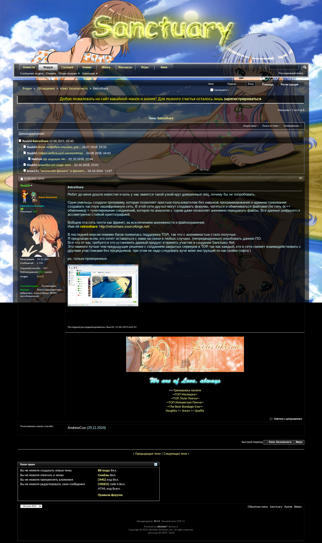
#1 (300, 178)
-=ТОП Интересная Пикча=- (185, 402)
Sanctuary (276, 506)
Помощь (268, 84)
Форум (48, 67)
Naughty (172, 411)
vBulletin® (162, 527)
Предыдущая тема (148, 454)
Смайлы (103, 475)
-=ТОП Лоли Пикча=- (185, 398)
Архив (288, 506)
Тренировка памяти (187, 390)
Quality (199, 411)
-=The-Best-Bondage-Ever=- (185, 407)
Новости (29, 67)
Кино (164, 67)
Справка (51, 73)
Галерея (67, 67)
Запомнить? (221, 90)
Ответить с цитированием (288, 419)
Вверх (299, 442)
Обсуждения (46, 88)
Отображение (291, 126)
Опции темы (249, 126)
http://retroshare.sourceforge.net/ (124, 226)
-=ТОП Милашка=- (185, 394)
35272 (40, 276)
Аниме (86, 67)
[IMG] (102, 480)
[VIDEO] (103, 484)
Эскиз (186, 411)
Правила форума (110, 495)
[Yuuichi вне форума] (41, 235)
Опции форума (68, 73)
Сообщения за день (32, 73)
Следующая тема (175, 454)
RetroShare (165, 118)
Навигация (88, 73)
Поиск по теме (270, 126)
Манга (106, 67)
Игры (145, 67)
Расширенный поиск (291, 73)
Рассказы (125, 67)
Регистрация (289, 84)
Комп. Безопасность (74, 88)
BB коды (104, 470)
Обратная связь (258, 506)
